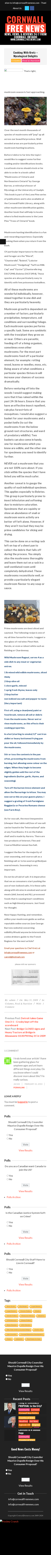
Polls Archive (14, 1197)
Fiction (9, 1339)
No (10, 1138)
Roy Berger (23, 1306)
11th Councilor (11, 1334)
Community (24, 1423)
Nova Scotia (11, 1306)
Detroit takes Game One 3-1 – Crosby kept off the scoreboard (24, 1022)
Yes (11, 1135)
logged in (23, 1101)
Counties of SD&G (27, 1404)
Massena (41, 1315)
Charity (37, 1311)
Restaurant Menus (28, 1315)
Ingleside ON (24, 1411)
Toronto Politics (25, 1311)
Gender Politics (12, 1315)
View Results (25, 1150)
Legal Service (11, 1311)
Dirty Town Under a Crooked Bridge (18, 1329)
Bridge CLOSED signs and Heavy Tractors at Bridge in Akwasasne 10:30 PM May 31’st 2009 (25, 1032)
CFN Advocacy (11, 1320)
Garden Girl (38, 1329)
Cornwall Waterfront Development (32, 1334)
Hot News (34, 1408)
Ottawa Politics (26, 1320)
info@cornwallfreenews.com (23, 1504)
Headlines (23, 1408)
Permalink (19, 1087)
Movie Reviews (12, 1325)
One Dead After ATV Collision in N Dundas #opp (29, 1416)
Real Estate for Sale (33, 1339)
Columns (16, 60)
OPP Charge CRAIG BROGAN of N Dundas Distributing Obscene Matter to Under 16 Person (29, 1429)
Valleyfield (19, 1339)
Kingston (36, 1411)
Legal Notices (36, 1306)
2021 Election (25, 1325)
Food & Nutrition (31, 60)
